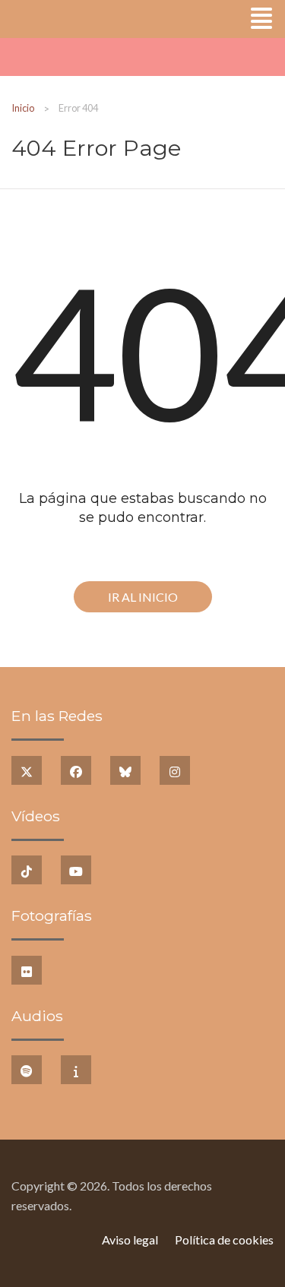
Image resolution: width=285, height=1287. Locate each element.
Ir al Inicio (143, 597)
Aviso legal (130, 1239)
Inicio (22, 108)
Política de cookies (224, 1239)
